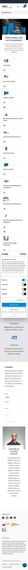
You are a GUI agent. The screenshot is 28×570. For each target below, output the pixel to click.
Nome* (6, 408)
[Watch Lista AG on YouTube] (11, 517)
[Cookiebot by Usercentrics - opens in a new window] (20, 254)
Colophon (4, 564)
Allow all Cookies (14, 304)
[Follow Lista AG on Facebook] (3, 517)
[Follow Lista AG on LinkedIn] (15, 517)
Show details (20, 300)
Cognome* (7, 414)
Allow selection (14, 309)
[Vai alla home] (6, 7)
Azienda (7, 401)
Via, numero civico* (9, 421)
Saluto (6, 394)
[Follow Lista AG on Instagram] (7, 517)
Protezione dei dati (14, 564)
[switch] (24, 284)
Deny (14, 314)
